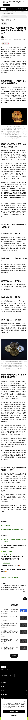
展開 (24, 591)
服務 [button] (2, 690)
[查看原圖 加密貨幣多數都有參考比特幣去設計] (14, 349)
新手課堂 (8, 20)
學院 (2, 20)
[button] (18, 9)
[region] (14, 709)
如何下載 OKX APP (6, 525)
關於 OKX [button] (4, 683)
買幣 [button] (2, 698)
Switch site (6, 5)
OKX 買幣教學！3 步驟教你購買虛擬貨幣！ (12, 529)
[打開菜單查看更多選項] (26, 9)
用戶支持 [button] (4, 694)
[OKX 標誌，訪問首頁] (4, 9)
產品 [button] (2, 686)
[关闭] (25, 701)
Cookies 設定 (14, 715)
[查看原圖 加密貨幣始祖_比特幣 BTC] (14, 116)
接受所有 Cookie (14, 711)
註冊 (22, 9)
